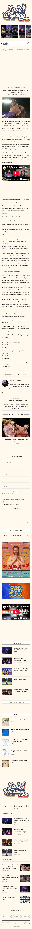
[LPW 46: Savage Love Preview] (25, 899)
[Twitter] (7, 916)
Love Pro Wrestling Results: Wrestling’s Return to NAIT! (10, 877)
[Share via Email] (25, 374)
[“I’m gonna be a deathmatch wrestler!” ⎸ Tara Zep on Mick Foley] (7, 661)
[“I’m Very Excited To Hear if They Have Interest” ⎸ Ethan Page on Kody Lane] (16, 427)
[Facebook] (3, 916)
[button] (16, 447)
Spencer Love (13, 94)
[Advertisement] (16, 69)
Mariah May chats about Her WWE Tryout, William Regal (21, 649)
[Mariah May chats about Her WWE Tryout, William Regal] (7, 650)
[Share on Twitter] (21, 374)
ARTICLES (10, 49)
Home (3, 49)
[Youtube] (14, 916)
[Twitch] (25, 916)
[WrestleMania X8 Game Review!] (7, 681)
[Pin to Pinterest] (23, 374)
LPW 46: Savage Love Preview (8, 898)
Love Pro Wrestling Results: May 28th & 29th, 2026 (9, 888)
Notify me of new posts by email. (11, 504)
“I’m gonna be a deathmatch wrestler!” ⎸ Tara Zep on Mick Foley (21, 660)
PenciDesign (27, 923)
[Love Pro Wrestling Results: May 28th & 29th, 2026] (25, 889)
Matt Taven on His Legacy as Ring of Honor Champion (15, 362)
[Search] (30, 43)
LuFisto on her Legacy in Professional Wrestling (21, 690)
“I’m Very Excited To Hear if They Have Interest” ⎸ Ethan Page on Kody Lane (10, 866)
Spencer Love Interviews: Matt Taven (11, 342)
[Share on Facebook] (20, 374)
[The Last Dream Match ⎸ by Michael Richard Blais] (7, 671)
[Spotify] (21, 916)
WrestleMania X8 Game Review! (20, 680)
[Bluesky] (28, 916)
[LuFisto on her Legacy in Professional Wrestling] (7, 692)
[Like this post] (18, 374)
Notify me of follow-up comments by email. (13, 499)
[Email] (17, 916)
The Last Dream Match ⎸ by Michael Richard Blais (22, 669)
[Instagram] (10, 916)
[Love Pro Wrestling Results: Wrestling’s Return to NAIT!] (25, 878)
